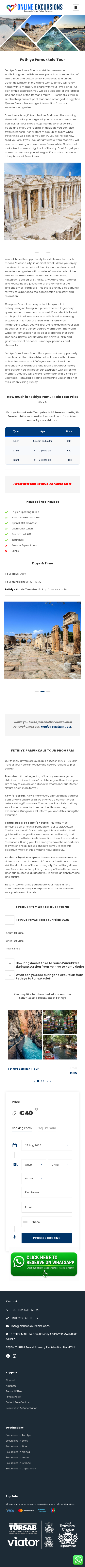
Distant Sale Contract (18, 1402)
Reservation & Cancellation (21, 1408)
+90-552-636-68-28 (25, 1310)
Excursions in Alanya (18, 1452)
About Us (11, 1385)
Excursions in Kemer (17, 1457)
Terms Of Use (14, 1391)
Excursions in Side (16, 1446)
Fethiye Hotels (15, 589)
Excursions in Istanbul (18, 1463)
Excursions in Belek (17, 1440)
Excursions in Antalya (18, 1435)
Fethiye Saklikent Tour (56, 727)
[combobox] (26, 1222)
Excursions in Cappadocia (21, 1468)
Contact (10, 1380)
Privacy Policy (13, 1396)
